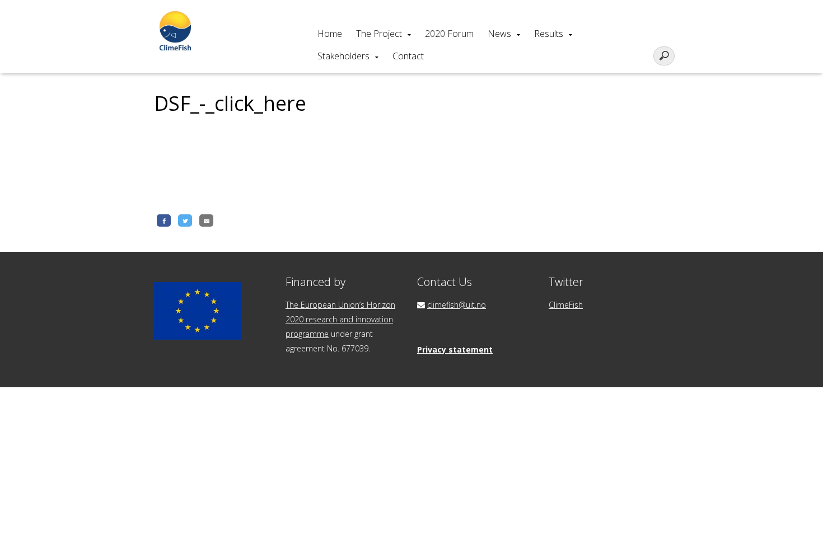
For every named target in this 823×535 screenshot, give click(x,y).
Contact (408, 56)
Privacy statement (455, 349)
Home (329, 33)
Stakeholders (343, 56)
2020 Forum (449, 33)
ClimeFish (566, 304)
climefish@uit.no (456, 304)
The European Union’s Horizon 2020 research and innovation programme (340, 319)
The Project (379, 33)
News (499, 33)
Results (548, 33)
